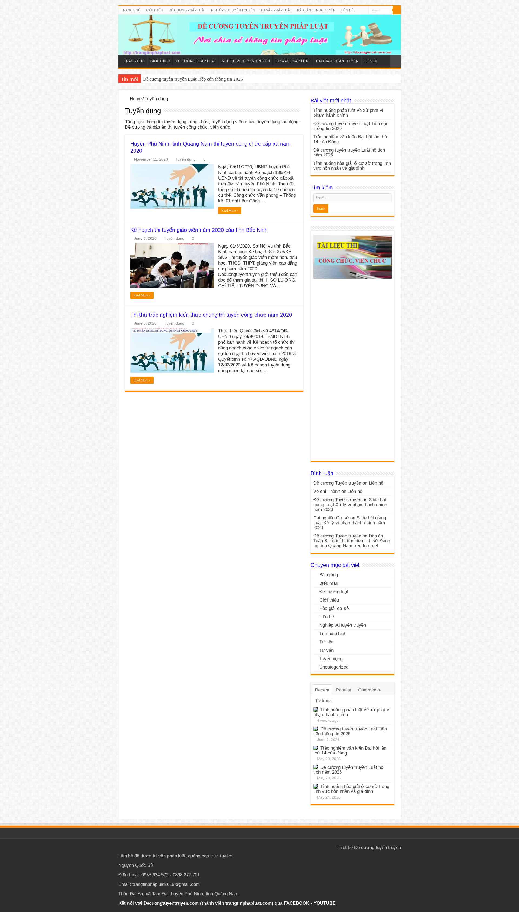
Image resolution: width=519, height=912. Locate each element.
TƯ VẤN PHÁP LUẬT (276, 10)
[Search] (397, 10)
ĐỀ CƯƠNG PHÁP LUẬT (187, 10)
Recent (322, 690)
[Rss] (364, 10)
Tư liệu (326, 641)
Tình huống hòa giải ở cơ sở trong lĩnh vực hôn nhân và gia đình (352, 166)
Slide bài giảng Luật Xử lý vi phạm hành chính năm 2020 (350, 504)
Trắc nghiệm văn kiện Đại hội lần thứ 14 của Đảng (350, 139)
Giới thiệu (329, 600)
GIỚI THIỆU (154, 10)
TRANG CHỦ (131, 10)
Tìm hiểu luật (332, 633)
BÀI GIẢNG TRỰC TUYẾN (316, 10)
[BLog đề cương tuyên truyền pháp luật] (259, 35)
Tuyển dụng (185, 159)
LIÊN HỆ (347, 10)
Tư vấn (326, 650)
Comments (369, 690)
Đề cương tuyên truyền (377, 847)
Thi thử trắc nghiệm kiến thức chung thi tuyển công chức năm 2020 (211, 315)
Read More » (229, 210)
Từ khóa (323, 700)
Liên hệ (376, 483)
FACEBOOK (295, 903)
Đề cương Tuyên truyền (337, 483)
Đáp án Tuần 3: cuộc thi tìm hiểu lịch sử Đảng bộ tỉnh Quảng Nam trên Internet (351, 540)
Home (135, 98)
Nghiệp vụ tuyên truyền (342, 625)
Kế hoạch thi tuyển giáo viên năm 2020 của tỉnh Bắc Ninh (199, 230)
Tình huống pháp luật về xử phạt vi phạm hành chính (348, 113)
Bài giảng (328, 574)
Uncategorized (333, 667)
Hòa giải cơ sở (334, 608)
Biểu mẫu (328, 583)
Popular (343, 690)
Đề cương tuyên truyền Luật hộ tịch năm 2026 (349, 153)
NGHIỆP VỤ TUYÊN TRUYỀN (233, 10)
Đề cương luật (333, 591)
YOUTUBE (324, 903)
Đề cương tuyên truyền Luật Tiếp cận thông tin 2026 (193, 79)
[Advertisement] (352, 372)
